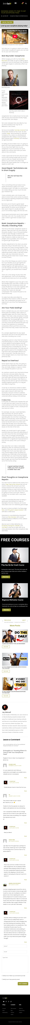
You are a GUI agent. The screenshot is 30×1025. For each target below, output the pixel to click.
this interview (12, 517)
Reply (25, 777)
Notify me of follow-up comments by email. (14, 975)
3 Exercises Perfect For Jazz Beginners (13, 643)
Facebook (5, 526)
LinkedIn (17, 526)
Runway (16, 138)
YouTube (4, 527)
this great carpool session (15, 510)
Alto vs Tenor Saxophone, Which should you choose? (14, 667)
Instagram (11, 526)
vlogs (8, 133)
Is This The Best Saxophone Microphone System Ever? (14, 692)
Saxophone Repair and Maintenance (19, 16)
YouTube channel (19, 130)
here (3, 510)
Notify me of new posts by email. (11, 979)
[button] (15, 3)
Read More (6, 646)
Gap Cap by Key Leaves (13, 484)
